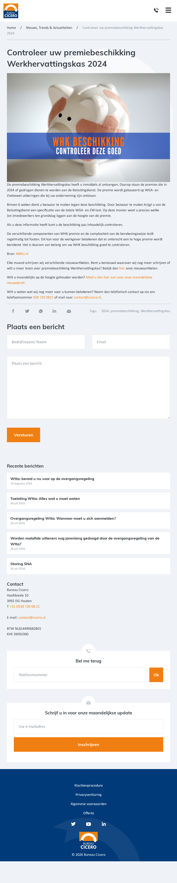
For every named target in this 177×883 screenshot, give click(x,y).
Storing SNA (21, 563)
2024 (105, 311)
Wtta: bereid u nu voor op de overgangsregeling (52, 478)
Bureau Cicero (94, 855)
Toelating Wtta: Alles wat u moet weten (45, 498)
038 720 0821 (43, 297)
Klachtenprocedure (88, 786)
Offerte (88, 813)
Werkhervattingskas (155, 311)
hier (122, 268)
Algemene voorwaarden (88, 804)
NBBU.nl (22, 254)
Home (11, 28)
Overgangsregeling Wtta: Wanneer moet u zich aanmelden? (63, 518)
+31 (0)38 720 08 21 (25, 607)
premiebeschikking (125, 311)
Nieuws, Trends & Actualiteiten (49, 28)
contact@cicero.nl (87, 297)
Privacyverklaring (89, 795)
